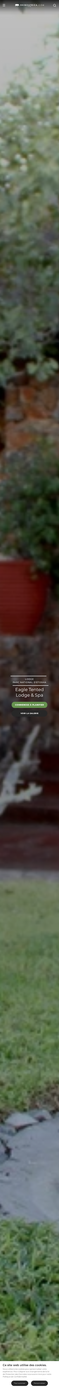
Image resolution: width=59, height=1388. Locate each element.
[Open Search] (54, 5)
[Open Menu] (4, 5)
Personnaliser (39, 1383)
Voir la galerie (30, 713)
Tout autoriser (19, 1383)
